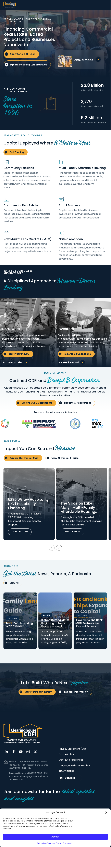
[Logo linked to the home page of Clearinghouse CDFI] (10, 5)
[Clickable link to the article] (29, 504)
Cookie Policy (66, 754)
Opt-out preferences (46, 843)
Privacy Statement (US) (72, 749)
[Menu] (105, 5)
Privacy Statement (64, 843)
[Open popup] (98, 59)
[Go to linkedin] (6, 752)
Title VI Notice (66, 771)
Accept (55, 836)
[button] (106, 812)
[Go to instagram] (28, 752)
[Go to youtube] (21, 752)
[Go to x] (35, 752)
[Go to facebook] (13, 752)
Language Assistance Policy (74, 765)
